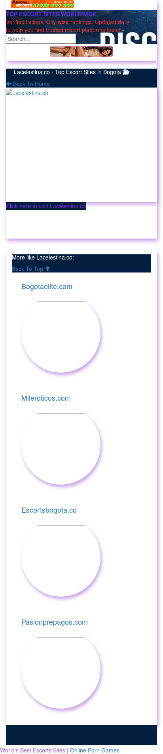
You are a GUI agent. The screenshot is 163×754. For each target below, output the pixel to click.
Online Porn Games (94, 750)
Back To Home (30, 84)
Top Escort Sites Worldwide (51, 14)
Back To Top (28, 268)
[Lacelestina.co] (81, 145)
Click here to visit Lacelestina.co (46, 206)
